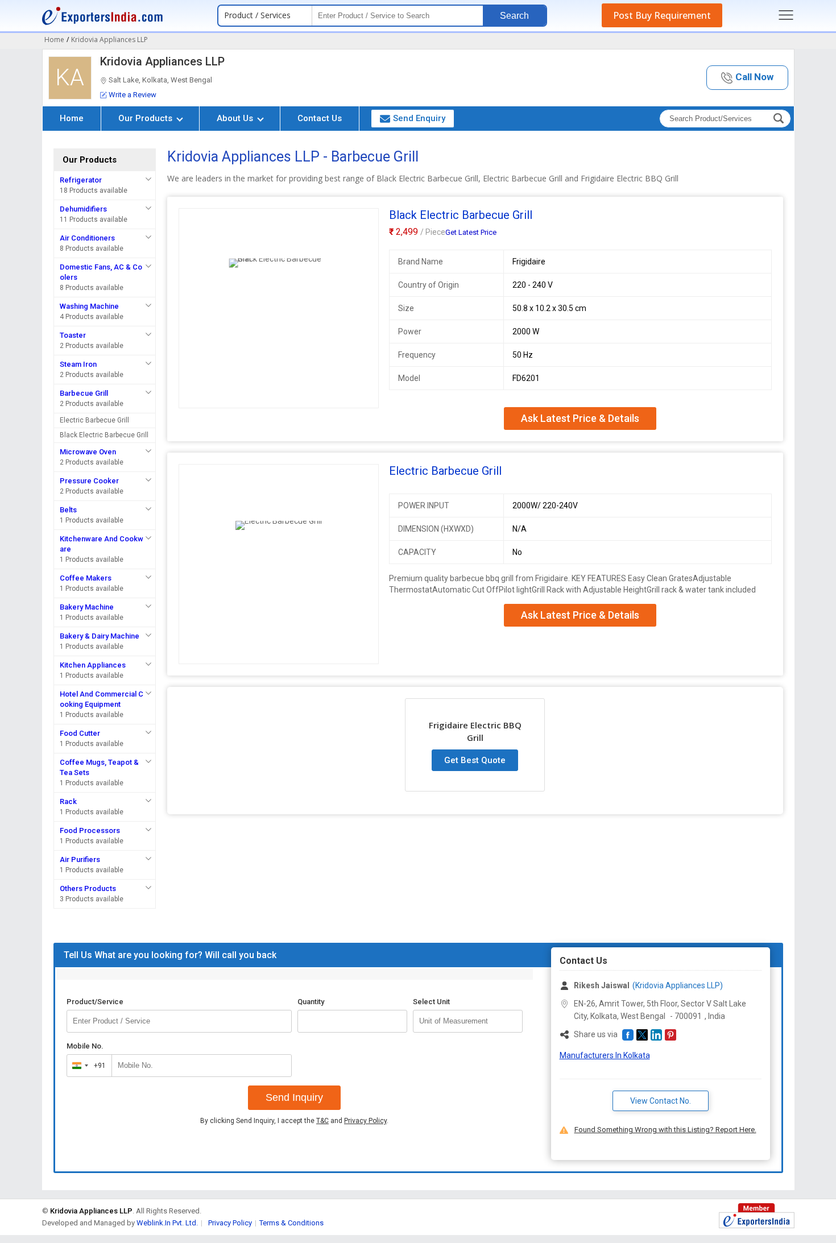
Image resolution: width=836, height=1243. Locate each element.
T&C (322, 1121)
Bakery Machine (87, 607)
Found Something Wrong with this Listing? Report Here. (665, 1129)
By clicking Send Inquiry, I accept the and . (294, 1121)
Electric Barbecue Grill (94, 420)
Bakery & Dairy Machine (99, 636)
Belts (68, 510)
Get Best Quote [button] (475, 760)
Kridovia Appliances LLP (162, 61)
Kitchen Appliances (93, 665)
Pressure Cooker (89, 481)
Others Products (88, 888)
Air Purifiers (80, 859)
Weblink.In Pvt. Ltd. (167, 1223)
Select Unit (431, 1001)
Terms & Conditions (291, 1223)
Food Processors (90, 830)
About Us (236, 118)
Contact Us (319, 118)
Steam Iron (78, 364)
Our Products (146, 118)
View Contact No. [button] (660, 1100)
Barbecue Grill (84, 393)
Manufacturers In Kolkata (605, 1055)
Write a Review (132, 94)
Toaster (73, 335)
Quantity (310, 1001)
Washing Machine (89, 306)
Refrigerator (81, 180)
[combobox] (87, 1065)
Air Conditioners (87, 238)
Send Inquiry (294, 1097)
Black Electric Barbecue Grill (104, 435)
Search (514, 15)
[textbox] (468, 1021)
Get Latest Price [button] (470, 232)
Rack (68, 801)
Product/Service (95, 1001)
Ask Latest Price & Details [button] (580, 418)
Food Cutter (80, 733)
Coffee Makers (85, 578)
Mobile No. (85, 1046)
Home (72, 118)
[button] (747, 77)
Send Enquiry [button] (419, 118)
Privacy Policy (365, 1121)
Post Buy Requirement (662, 15)
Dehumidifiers (83, 209)
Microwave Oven (88, 452)
